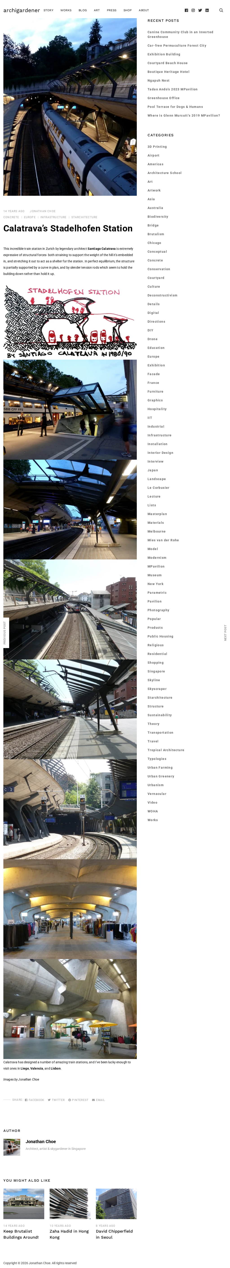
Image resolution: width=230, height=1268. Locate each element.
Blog (83, 10)
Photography (158, 610)
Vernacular (157, 794)
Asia (151, 199)
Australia (156, 208)
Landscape (157, 479)
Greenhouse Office (164, 98)
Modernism (157, 557)
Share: (17, 1099)
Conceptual (157, 251)
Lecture (154, 496)
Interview (156, 461)
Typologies (157, 759)
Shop (128, 10)
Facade (154, 374)
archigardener (21, 10)
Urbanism (156, 785)
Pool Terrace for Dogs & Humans (175, 107)
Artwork (154, 190)
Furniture (156, 391)
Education (156, 348)
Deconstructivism (162, 295)
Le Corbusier (159, 487)
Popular (154, 619)
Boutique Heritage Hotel (169, 72)
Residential (157, 654)
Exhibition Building (164, 54)
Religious (156, 645)
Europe (30, 217)
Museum (155, 575)
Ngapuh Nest (159, 80)
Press (111, 10)
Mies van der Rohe (163, 540)
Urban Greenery (161, 776)
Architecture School (165, 173)
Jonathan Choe (43, 211)
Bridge (153, 225)
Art (97, 10)
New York (156, 584)
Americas (156, 164)
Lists (152, 505)
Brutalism (156, 234)
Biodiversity (158, 216)
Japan (153, 470)
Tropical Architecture (166, 750)
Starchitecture (84, 217)
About (144, 10)
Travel (153, 741)
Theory (153, 724)
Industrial (156, 426)
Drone (153, 339)
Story (48, 10)
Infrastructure (53, 217)
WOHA (153, 811)
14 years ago (13, 211)
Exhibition (156, 365)
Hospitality (157, 409)
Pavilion (155, 601)
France (153, 383)
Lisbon (56, 1068)
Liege (25, 1068)
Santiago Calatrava (102, 248)
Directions (156, 321)
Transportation (161, 732)
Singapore (156, 671)
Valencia (36, 1068)
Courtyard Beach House (168, 63)
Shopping (156, 662)
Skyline (154, 680)
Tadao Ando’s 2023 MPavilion (173, 89)
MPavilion (156, 566)
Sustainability (160, 715)
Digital (153, 313)
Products (155, 627)
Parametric (157, 592)
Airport (154, 155)
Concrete (11, 217)
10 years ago (60, 1226)
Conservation (159, 269)
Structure (156, 706)
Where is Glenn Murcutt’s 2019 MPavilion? (184, 115)
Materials (156, 522)
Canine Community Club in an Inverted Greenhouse (180, 34)
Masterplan (157, 514)
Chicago (154, 243)
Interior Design (160, 453)
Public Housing (161, 636)
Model (153, 549)
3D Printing (157, 146)
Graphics (155, 400)
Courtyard (156, 278)
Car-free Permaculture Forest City (177, 45)
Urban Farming (160, 767)
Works (66, 10)
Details (154, 304)
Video (152, 802)
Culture (154, 286)
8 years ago (105, 1226)
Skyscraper (157, 689)
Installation (158, 444)
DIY (150, 330)
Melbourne (157, 531)
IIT (150, 418)
